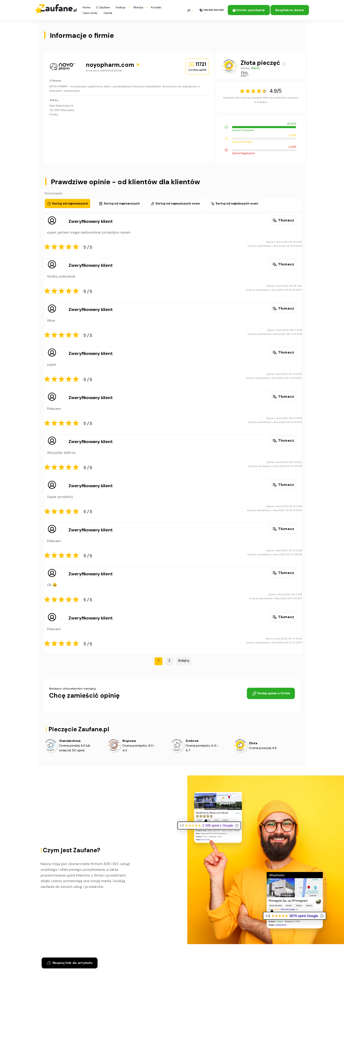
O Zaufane (103, 7)
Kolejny (184, 660)
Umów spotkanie (250, 10)
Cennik (108, 13)
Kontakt (156, 7)
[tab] (67, 203)
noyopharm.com (111, 65)
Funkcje (120, 7)
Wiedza (138, 7)
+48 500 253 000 (213, 10)
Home (86, 7)
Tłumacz (285, 220)
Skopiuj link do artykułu (72, 963)
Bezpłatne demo (290, 10)
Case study (90, 13)
